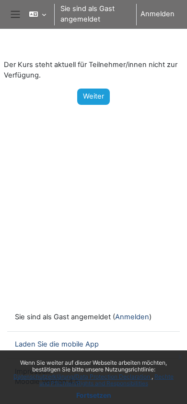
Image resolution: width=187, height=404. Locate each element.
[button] (37, 14)
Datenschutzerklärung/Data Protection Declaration (82, 376)
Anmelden (157, 14)
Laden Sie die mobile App (57, 344)
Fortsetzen (93, 395)
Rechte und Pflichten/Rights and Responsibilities (106, 380)
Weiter (93, 96)
